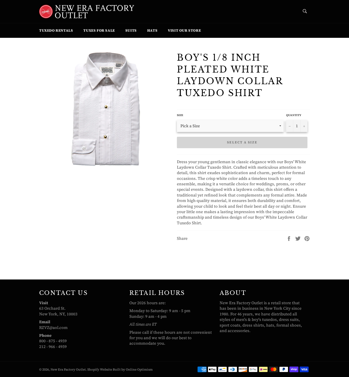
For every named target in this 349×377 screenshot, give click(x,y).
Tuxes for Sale (99, 30)
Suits (131, 30)
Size (180, 115)
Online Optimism (139, 369)
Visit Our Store (184, 30)
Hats (152, 30)
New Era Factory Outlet (68, 369)
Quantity (293, 115)
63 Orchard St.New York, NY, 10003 (58, 311)
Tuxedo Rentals (56, 30)
